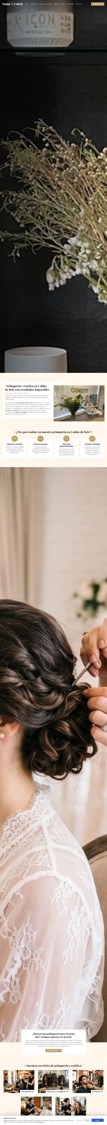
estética (35, 408)
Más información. (40, 1122)
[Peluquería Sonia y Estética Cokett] (13, 4)
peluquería (27, 406)
